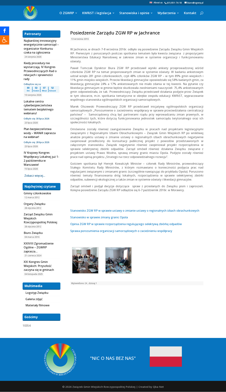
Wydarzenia (166, 13)
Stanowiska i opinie (134, 13)
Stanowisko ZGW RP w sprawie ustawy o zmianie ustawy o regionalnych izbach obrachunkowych (134, 211)
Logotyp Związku (36, 293)
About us (158, 3)
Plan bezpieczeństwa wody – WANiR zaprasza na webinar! (40, 133)
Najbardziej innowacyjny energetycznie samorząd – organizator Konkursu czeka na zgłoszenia (41, 46)
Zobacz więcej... (34, 176)
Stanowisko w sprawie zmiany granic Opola (99, 217)
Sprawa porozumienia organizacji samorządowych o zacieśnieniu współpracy (121, 231)
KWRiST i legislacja (96, 13)
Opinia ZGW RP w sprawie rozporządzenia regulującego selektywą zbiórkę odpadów (126, 224)
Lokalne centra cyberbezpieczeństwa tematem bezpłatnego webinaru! (38, 107)
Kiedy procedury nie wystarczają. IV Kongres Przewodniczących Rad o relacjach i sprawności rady (40, 71)
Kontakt (190, 13)
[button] (4, 40)
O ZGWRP (67, 13)
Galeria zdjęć (34, 299)
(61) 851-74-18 (174, 2)
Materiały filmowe (37, 305)
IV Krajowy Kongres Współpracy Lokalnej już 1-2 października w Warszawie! (41, 158)
